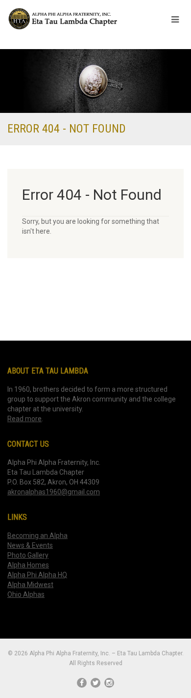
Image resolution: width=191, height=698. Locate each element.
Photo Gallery (27, 555)
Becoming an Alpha (37, 535)
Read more (24, 419)
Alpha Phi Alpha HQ (37, 575)
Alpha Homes (28, 565)
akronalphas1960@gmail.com (53, 492)
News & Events (30, 545)
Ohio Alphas (26, 594)
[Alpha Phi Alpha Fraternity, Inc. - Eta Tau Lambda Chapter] (63, 18)
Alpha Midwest (30, 585)
